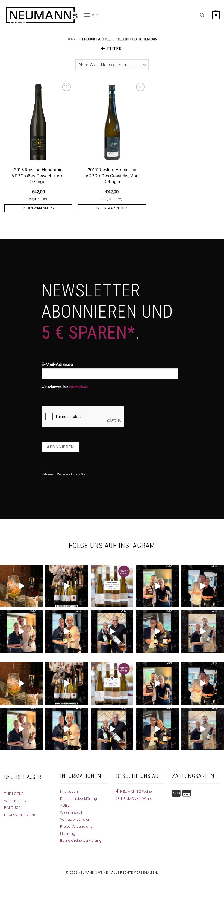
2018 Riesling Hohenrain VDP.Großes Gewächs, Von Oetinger (38, 175)
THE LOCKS (14, 793)
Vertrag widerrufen (75, 819)
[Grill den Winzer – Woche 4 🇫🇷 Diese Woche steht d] (112, 631)
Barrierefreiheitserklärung (80, 840)
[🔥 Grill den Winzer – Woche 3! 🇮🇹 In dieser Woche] (157, 631)
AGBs (64, 805)
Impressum (69, 791)
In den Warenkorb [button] (38, 208)
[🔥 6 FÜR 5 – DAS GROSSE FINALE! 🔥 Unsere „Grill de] (157, 586)
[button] (92, 15)
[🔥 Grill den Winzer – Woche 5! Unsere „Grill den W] (66, 631)
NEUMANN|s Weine (135, 798)
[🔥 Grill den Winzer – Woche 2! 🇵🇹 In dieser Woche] (202, 631)
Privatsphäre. (79, 387)
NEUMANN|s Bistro (19, 814)
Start (72, 39)
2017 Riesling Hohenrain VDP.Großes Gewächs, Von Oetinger (112, 175)
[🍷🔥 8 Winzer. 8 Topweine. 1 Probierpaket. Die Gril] (66, 586)
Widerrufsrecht (72, 812)
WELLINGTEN (15, 800)
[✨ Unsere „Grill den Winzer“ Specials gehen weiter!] (202, 586)
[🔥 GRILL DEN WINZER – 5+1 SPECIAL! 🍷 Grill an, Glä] (21, 631)
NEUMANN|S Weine (135, 791)
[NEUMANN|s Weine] (41, 15)
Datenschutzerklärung (78, 798)
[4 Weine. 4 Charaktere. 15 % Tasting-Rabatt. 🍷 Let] (112, 586)
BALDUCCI (13, 807)
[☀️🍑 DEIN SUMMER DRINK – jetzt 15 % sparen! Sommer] (21, 586)
